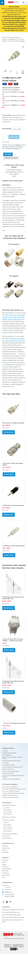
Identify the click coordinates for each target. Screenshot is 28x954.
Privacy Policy (5, 866)
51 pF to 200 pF (7, 824)
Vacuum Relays (6, 836)
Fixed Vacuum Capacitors (8, 820)
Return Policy (5, 870)
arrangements (15, 14)
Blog (3, 877)
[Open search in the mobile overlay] (26, 2)
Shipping (4, 864)
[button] (23, 47)
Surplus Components (7, 838)
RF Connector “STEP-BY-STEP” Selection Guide (13, 789)
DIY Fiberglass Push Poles (8, 765)
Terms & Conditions (6, 868)
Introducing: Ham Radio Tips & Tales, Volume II (13, 909)
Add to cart (14, 137)
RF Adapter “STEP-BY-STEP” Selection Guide (13, 793)
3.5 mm (10, 144)
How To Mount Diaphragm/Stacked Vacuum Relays (12, 920)
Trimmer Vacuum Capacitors (9, 817)
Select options (9, 432)
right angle (22, 315)
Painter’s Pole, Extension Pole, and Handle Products (12, 758)
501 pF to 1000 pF (7, 812)
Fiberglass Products (8, 748)
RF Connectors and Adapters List (10, 787)
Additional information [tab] (11, 158)
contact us (5, 332)
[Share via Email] (16, 84)
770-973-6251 (8, 889)
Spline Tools (5, 846)
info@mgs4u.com (9, 892)
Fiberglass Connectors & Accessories (11, 779)
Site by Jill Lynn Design (19, 938)
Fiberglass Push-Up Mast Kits (9, 753)
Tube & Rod (5, 750)
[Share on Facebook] (4, 84)
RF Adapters (12, 146)
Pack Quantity (6, 128)
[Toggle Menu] (2, 2)
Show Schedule (6, 875)
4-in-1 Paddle (5, 762)
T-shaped (5, 317)
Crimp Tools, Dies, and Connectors (10, 797)
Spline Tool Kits (5, 848)
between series (13, 315)
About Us (4, 862)
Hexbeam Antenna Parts (8, 769)
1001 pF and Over (7, 814)
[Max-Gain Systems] (14, 932)
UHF (20, 148)
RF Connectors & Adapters (12, 37)
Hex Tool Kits (5, 852)
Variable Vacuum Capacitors (9, 805)
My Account (5, 860)
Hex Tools (4, 850)
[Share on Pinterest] (10, 84)
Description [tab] (7, 154)
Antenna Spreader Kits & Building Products (12, 767)
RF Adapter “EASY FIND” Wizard (10, 795)
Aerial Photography (6, 755)
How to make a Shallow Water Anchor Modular (13, 917)
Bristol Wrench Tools (8, 843)
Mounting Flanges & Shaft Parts (9, 834)
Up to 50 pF (6, 822)
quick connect (12, 317)
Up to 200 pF (6, 807)
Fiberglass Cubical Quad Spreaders (10, 771)
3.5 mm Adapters (11, 39)
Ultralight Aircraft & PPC (8, 773)
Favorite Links (5, 873)
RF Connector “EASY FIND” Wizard (10, 791)
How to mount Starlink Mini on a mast (11, 912)
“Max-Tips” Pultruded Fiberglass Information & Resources (13, 776)
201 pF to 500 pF (7, 810)
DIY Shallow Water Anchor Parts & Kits (11, 760)
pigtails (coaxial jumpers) (15, 319)
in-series (6, 315)
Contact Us (5, 857)
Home (3, 37)
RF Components (6, 802)
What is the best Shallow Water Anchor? (11, 914)
